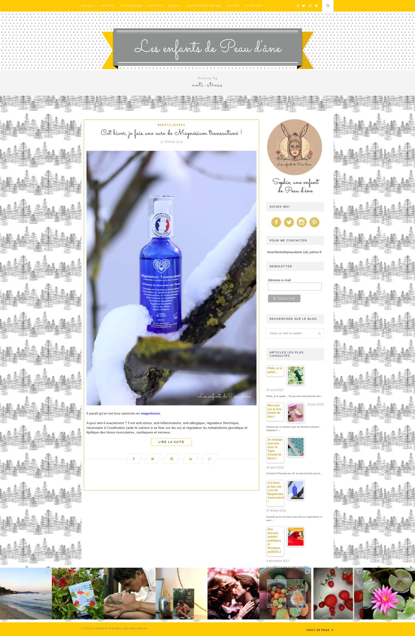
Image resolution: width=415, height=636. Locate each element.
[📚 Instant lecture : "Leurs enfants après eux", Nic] (182, 593)
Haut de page (318, 630)
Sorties (156, 5)
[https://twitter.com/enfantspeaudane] (289, 227)
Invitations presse (204, 5)
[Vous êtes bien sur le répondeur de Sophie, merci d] (26, 593)
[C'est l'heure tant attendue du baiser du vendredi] (130, 593)
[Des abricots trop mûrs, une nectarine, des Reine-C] (285, 593)
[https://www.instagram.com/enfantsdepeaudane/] (302, 227)
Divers (233, 5)
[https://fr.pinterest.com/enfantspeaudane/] (314, 227)
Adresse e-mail (279, 280)
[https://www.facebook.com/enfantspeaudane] (276, 227)
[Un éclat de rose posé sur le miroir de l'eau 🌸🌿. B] (389, 593)
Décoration (131, 5)
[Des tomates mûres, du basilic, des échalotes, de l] (337, 593)
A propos (254, 5)
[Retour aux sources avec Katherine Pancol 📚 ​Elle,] (78, 593)
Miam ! (174, 5)
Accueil (88, 5)
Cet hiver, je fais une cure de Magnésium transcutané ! (171, 133)
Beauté (108, 5)
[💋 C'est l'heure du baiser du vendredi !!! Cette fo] (233, 593)
